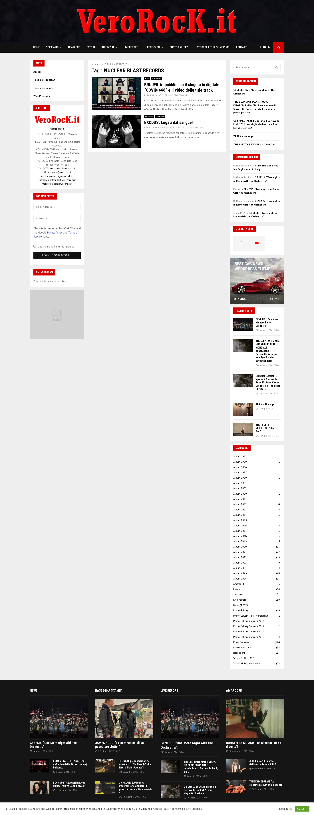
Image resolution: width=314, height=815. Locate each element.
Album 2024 (240, 568)
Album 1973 (240, 456)
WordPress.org (41, 96)
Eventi (91, 47)
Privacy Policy (54, 232)
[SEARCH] (277, 67)
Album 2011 (240, 499)
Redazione (152, 95)
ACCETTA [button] (302, 808)
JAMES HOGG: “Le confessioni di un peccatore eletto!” (119, 745)
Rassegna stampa (242, 647)
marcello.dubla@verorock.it (57, 183)
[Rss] (269, 47)
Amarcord (74, 47)
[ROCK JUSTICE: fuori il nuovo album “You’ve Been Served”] (39, 787)
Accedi (37, 71)
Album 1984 (240, 467)
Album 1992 (240, 483)
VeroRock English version (213, 47)
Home (36, 47)
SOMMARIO (52, 47)
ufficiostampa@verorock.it (57, 172)
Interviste (107, 47)
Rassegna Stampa (108, 690)
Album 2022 (240, 557)
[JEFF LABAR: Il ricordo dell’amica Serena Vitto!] (236, 765)
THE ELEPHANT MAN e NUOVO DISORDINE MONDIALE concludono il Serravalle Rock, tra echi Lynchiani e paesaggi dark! (254, 107)
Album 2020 (240, 546)
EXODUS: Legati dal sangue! (168, 122)
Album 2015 (240, 520)
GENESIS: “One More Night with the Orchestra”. (267, 322)
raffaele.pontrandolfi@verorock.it (57, 180)
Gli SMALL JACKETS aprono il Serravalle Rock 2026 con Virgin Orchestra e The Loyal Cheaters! (256, 124)
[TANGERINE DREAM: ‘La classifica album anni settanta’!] (236, 786)
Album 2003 (240, 488)
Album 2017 (240, 530)
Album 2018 (240, 536)
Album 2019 (240, 541)
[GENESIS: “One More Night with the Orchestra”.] (243, 324)
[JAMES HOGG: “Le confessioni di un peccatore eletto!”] (124, 718)
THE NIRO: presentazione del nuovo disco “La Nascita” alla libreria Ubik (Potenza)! (134, 764)
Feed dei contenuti (44, 79)
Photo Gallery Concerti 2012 (248, 626)
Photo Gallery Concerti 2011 (248, 621)
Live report (169, 690)
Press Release (241, 642)
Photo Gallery (179, 47)
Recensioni (153, 47)
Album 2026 (240, 578)
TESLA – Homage (243, 136)
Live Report (131, 47)
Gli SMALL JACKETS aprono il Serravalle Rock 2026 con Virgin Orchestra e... (200, 790)
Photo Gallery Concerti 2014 (248, 631)
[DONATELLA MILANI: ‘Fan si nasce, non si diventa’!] (255, 718)
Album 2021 (240, 552)
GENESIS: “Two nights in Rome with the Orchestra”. (256, 179)
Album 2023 (240, 562)
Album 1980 (240, 461)
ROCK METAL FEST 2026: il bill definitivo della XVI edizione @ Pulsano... (70, 764)
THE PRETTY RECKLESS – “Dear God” (254, 144)
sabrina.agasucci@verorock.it (56, 176)
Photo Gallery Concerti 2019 (248, 637)
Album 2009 (240, 493)
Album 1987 (240, 472)
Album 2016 (240, 525)
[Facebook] (261, 47)
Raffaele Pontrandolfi (157, 127)
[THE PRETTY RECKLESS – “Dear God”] (243, 429)
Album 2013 (240, 509)
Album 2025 (240, 573)
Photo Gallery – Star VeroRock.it (250, 615)
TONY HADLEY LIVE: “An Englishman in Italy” (255, 167)
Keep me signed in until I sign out (56, 246)
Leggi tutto (285, 808)
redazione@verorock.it (62, 168)
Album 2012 (240, 504)
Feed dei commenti (44, 88)
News (147, 79)
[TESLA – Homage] (243, 409)
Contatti (241, 47)
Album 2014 (240, 514)
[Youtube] (265, 47)
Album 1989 (240, 477)
